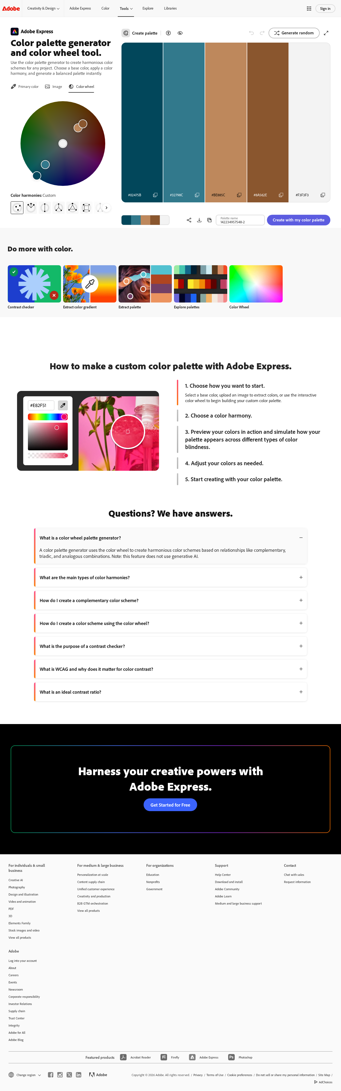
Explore (148, 8)
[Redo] (262, 33)
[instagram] (60, 1074)
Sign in (325, 8)
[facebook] (50, 1074)
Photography (17, 887)
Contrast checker (21, 307)
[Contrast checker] (168, 33)
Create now (34, 283)
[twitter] (69, 1074)
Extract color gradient (79, 307)
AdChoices (325, 1082)
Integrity (14, 1025)
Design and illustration (23, 894)
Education (152, 875)
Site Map (324, 1075)
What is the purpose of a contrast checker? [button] (82, 646)
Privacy (198, 1075)
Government (154, 889)
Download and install (229, 882)
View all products (20, 937)
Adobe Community (227, 889)
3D (10, 916)
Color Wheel (239, 307)
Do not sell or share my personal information (285, 1075)
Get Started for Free (170, 805)
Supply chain (17, 1011)
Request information (297, 882)
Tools (124, 8)
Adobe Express (80, 8)
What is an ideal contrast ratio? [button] (70, 692)
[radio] (17, 207)
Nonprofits (153, 882)
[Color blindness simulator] (180, 33)
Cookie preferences (239, 1075)
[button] (309, 8)
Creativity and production (93, 896)
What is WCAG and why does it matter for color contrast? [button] (96, 669)
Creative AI (16, 880)
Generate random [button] (298, 32)
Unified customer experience (96, 889)
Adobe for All (17, 1033)
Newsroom (16, 989)
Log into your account (23, 961)
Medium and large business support (238, 903)
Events (13, 982)
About (12, 968)
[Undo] (251, 33)
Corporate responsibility (24, 997)
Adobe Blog (16, 1040)
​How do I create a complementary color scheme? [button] (89, 600)
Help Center (223, 875)
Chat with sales (294, 875)
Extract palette (130, 307)
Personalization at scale (92, 875)
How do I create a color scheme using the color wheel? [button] (94, 623)
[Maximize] (326, 33)
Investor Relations (20, 1004)
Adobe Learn (223, 896)
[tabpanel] (63, 155)
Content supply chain (91, 882)
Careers (14, 975)
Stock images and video (24, 930)
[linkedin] (78, 1074)
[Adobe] (11, 8)
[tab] (24, 86)
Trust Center (17, 1018)
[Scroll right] (106, 207)
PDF (11, 909)
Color (105, 8)
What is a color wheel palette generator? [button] (80, 538)
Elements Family (20, 923)
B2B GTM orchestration (92, 903)
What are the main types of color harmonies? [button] (85, 577)
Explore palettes (187, 307)
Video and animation (22, 902)
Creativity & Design (41, 8)
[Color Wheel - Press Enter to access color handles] (62, 143)
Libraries (170, 8)
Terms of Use (215, 1075)
